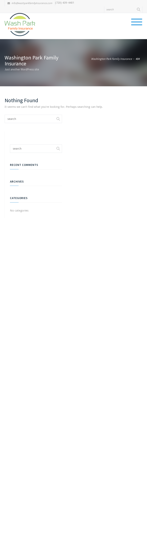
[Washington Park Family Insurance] (20, 24)
